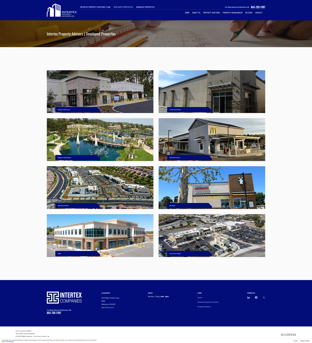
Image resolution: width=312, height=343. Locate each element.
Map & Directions (107, 307)
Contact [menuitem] (259, 12)
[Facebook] (256, 297)
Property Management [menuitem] (233, 12)
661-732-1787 (258, 7)
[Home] (62, 10)
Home (200, 297)
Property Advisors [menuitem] (211, 12)
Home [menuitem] (187, 12)
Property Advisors (204, 306)
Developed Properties (123, 7)
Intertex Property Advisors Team (95, 7)
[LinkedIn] (248, 297)
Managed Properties (145, 7)
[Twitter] (264, 297)
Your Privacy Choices (40, 336)
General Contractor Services (208, 302)
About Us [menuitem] (196, 12)
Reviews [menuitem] (249, 12)
